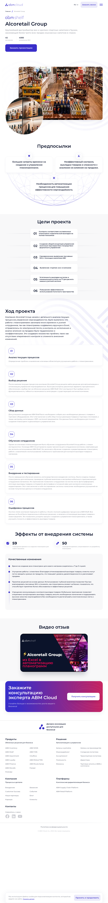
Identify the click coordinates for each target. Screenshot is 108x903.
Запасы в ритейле (63, 748)
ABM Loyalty (10, 760)
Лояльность (61, 760)
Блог (32, 796)
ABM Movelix (10, 768)
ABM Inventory (11, 748)
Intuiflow (33, 756)
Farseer (33, 768)
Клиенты (33, 799)
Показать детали (28, 899)
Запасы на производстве (90, 748)
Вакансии (34, 788)
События (33, 791)
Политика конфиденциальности (54, 827)
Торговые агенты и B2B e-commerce (91, 765)
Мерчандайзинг (63, 752)
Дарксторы (85, 760)
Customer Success (12, 791)
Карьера (8, 799)
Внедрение (10, 788)
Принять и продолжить (87, 898)
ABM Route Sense (37, 764)
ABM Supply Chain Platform (67, 788)
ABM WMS (34, 748)
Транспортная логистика (90, 756)
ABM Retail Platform (64, 791)
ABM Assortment (12, 756)
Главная (8, 11)
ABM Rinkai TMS (36, 760)
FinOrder (8, 772)
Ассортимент (61, 756)
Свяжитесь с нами (13, 812)
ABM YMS (33, 752)
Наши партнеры (12, 796)
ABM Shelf (9, 752)
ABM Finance (10, 764)
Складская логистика (89, 752)
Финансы (60, 764)
